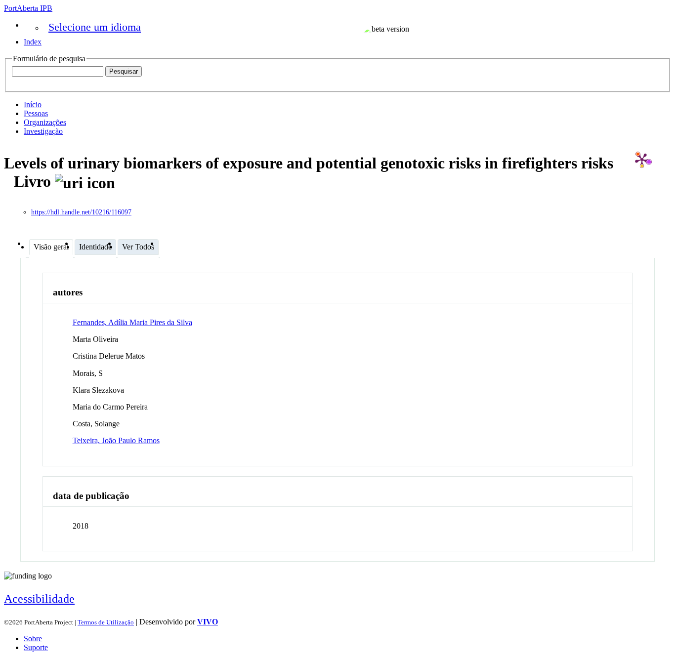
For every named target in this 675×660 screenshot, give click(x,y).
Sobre (33, 638)
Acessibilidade (39, 598)
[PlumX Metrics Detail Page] (642, 159)
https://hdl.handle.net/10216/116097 (81, 212)
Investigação (43, 131)
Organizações (45, 122)
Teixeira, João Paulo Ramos (116, 440)
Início (33, 104)
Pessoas (36, 113)
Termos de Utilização (106, 622)
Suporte (36, 647)
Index (33, 42)
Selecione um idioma (94, 27)
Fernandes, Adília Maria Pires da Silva (132, 322)
